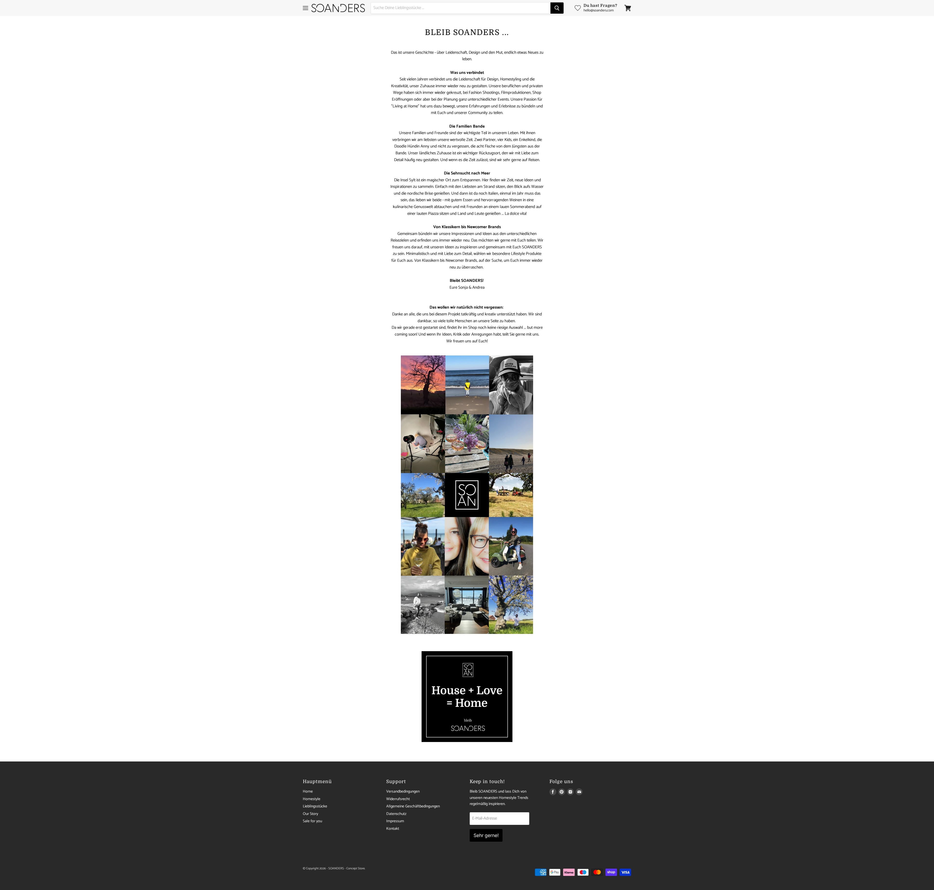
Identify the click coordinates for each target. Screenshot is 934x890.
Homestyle (311, 799)
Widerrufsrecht (398, 799)
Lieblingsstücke (315, 806)
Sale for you (312, 821)
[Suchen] (557, 8)
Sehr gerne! (486, 835)
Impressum (395, 821)
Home (308, 791)
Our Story (310, 814)
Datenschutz (396, 814)
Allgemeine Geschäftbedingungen (413, 806)
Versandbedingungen (403, 791)
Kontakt (392, 828)
